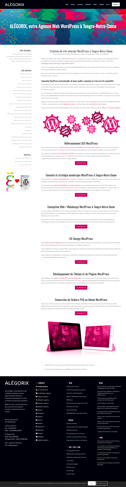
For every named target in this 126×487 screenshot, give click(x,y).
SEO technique (70, 467)
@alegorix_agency (43, 400)
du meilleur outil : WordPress (23, 158)
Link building (69, 460)
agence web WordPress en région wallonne (67, 185)
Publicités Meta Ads (71, 430)
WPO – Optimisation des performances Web (19, 114)
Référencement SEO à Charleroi (23, 120)
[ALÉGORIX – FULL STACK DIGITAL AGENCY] (14, 4)
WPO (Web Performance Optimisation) (76, 413)
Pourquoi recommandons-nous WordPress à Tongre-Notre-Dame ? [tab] (66, 369)
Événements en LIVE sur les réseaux (76, 440)
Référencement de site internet (23, 117)
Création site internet (72, 386)
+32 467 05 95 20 (42, 390)
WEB (70, 383)
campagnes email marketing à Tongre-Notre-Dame (57, 63)
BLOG (101, 383)
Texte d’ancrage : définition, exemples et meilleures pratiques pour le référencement (108, 393)
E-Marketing (28, 127)
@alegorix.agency (43, 406)
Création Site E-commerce (24, 87)
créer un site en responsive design (63, 153)
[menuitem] (66, 4)
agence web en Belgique (53, 243)
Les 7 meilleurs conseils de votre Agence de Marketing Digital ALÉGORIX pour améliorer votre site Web (108, 447)
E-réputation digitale (72, 464)
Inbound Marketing (71, 410)
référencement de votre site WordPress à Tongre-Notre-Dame (79, 147)
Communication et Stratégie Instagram (77, 427)
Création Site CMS (26, 80)
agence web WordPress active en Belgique (67, 278)
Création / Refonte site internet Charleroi (20, 104)
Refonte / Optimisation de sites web (76, 396)
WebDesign (69, 400)
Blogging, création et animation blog (21, 140)
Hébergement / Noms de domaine (22, 143)
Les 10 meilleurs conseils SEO (105, 403)
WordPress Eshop (69, 104)
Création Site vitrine (26, 77)
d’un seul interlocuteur (25, 165)
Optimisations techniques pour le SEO (77, 403)
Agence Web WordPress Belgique (22, 90)
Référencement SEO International (75, 454)
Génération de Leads (72, 406)
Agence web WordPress (61, 179)
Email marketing (27, 133)
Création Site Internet (26, 74)
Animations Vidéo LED (25, 147)
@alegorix (40, 413)
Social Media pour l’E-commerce (75, 433)
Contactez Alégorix (114, 108)
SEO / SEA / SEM (74, 447)
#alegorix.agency (42, 396)
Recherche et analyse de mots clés (76, 457)
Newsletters (28, 130)
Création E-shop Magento (24, 100)
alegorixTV (40, 427)
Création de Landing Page (24, 84)
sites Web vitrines (95, 104)
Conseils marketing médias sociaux (76, 437)
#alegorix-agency (43, 403)
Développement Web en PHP (24, 107)
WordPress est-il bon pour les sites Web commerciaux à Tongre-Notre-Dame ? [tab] (70, 365)
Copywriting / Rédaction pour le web (21, 137)
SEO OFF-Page (70, 474)
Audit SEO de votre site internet (23, 110)
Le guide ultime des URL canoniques (107, 431)
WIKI (101, 437)
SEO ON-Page (70, 470)
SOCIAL (70, 420)
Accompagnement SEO (72, 450)
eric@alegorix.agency (44, 393)
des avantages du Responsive (23, 161)
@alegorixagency (42, 440)
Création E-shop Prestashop (23, 97)
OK (92, 483)
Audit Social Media (71, 423)
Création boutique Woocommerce (76, 390)
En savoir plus (102, 483)
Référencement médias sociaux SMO (21, 123)
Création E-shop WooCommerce (22, 94)
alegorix (40, 410)
